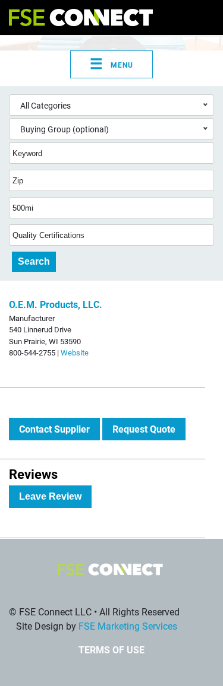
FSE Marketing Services (127, 626)
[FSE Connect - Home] (81, 17)
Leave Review (50, 496)
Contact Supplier (54, 429)
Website (75, 352)
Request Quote (143, 429)
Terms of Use (111, 649)
